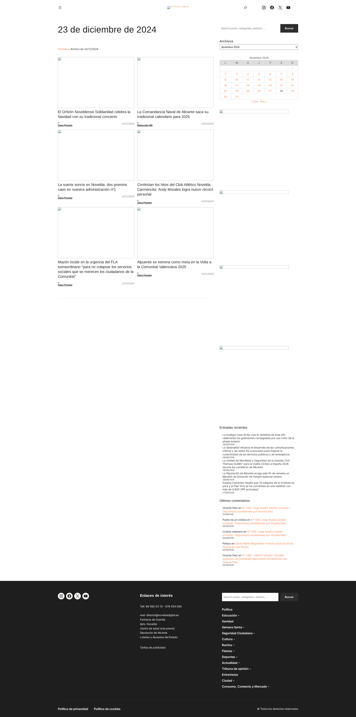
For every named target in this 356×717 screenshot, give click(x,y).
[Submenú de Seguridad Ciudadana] (254, 633)
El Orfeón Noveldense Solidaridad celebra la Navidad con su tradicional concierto (94, 114)
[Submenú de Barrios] (234, 645)
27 (270, 90)
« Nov (254, 101)
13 (270, 79)
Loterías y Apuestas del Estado (158, 637)
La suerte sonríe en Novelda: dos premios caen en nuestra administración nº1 (92, 187)
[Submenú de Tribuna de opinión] (250, 669)
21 (281, 85)
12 (259, 79)
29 (292, 90)
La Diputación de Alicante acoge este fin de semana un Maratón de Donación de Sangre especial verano (255, 475)
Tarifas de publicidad (153, 647)
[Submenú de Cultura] (234, 639)
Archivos (226, 41)
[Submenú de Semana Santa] (244, 627)
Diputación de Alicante (153, 632)
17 (236, 85)
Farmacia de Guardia (152, 619)
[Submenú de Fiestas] (234, 651)
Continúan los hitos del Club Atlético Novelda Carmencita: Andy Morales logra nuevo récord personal (175, 189)
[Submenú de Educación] (239, 615)
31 (236, 96)
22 (292, 85)
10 (236, 79)
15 (292, 79)
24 (236, 90)
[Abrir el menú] (60, 7)
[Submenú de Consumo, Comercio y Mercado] (269, 686)
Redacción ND (145, 125)
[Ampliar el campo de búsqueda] (245, 7)
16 (225, 85)
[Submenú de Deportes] (237, 657)
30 (225, 96)
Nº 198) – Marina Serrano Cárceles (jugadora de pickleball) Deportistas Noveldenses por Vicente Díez (254, 558)
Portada (62, 49)
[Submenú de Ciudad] (234, 680)
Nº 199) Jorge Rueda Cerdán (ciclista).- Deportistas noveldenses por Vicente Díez (256, 509)
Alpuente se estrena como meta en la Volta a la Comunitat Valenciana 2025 (174, 264)
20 (270, 85)
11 (248, 79)
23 (225, 90)
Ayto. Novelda (148, 624)
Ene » (263, 101)
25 (248, 90)
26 (259, 90)
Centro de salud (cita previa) (157, 628)
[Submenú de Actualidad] (239, 663)
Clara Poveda (65, 125)
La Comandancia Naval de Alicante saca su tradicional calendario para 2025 (172, 114)
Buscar (289, 28)
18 (247, 85)
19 (259, 85)
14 (281, 79)
